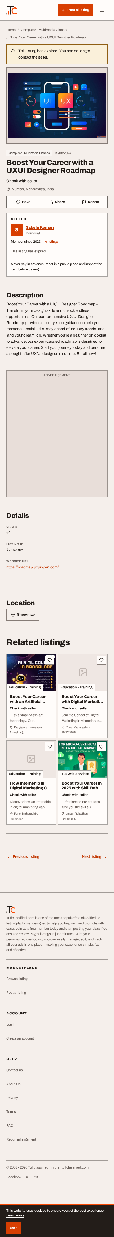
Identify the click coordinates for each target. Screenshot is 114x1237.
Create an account (20, 1038)
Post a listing (16, 993)
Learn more (15, 1215)
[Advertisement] (57, 436)
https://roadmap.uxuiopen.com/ (32, 567)
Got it (13, 1227)
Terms (11, 1112)
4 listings (52, 242)
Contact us (14, 1070)
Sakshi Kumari (40, 227)
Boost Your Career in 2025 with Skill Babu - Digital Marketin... (82, 788)
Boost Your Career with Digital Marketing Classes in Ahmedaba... (83, 704)
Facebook (13, 1177)
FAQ (9, 1125)
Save (26, 202)
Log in (10, 1024)
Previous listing (26, 857)
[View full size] (57, 105)
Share (60, 202)
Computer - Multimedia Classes (29, 153)
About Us (13, 1084)
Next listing (91, 857)
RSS (36, 1177)
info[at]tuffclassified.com (70, 1167)
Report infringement (21, 1139)
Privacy (12, 1098)
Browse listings (17, 979)
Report (93, 202)
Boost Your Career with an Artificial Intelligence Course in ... (31, 704)
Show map (26, 614)
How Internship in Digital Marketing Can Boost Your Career (30, 788)
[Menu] (102, 10)
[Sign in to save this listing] (49, 660)
